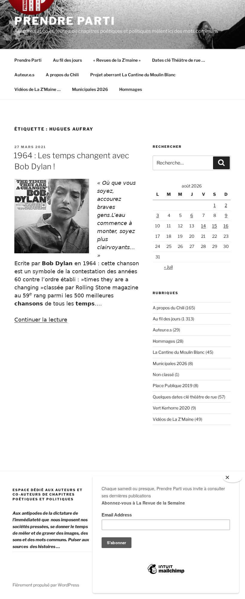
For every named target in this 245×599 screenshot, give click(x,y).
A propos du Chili (62, 74)
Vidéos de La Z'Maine (173, 419)
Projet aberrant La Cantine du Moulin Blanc (133, 74)
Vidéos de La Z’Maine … (37, 89)
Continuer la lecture (40, 319)
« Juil (168, 266)
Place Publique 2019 (172, 385)
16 (225, 225)
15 (214, 225)
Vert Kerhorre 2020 (171, 407)
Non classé (163, 374)
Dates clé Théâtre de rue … (178, 60)
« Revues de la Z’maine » (117, 60)
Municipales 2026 (90, 89)
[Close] (232, 477)
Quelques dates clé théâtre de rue (185, 396)
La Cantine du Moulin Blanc (179, 352)
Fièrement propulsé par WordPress (46, 584)
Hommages (130, 89)
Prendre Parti (64, 20)
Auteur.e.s (24, 74)
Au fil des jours (67, 60)
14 (203, 225)
